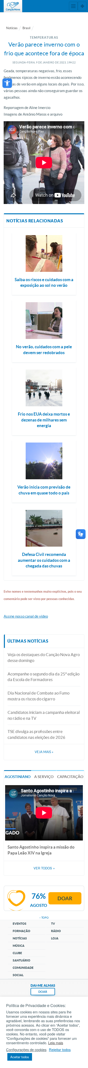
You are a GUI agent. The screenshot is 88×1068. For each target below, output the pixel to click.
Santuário (21, 960)
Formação (21, 931)
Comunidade (23, 967)
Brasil (26, 28)
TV (53, 923)
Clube (17, 953)
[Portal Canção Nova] (13, 6)
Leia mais (55, 1043)
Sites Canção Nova (82, 6)
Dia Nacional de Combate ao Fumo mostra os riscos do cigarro (38, 696)
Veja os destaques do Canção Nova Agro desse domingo (44, 657)
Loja (54, 938)
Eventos (19, 923)
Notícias (12, 28)
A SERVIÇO (44, 777)
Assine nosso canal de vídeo (26, 616)
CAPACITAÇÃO (70, 777)
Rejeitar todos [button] (60, 1049)
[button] (7, 83)
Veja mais (44, 752)
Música (18, 945)
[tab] (17, 776)
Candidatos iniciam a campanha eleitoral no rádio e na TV (44, 715)
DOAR (42, 991)
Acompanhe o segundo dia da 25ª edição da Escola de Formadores (43, 677)
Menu (73, 6)
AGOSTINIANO (18, 777)
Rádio (56, 931)
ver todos (44, 868)
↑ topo (44, 917)
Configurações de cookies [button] (26, 1049)
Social (18, 975)
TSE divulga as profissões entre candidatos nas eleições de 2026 (36, 734)
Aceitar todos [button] (19, 1057)
